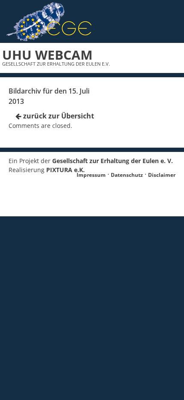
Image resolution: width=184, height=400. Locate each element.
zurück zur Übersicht (57, 116)
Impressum (91, 175)
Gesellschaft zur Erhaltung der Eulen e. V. (112, 161)
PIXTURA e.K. (65, 170)
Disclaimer (161, 175)
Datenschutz (127, 175)
